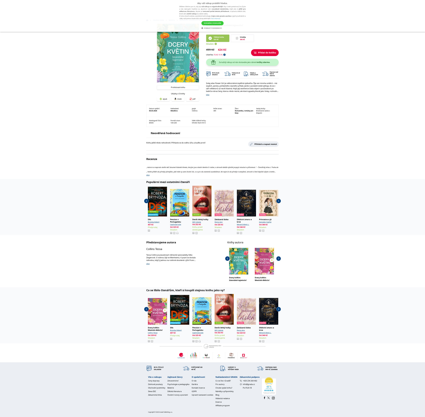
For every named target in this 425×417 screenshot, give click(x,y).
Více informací (215, 18)
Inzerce (218, 402)
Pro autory (219, 384)
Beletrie (170, 388)
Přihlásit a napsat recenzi (265, 144)
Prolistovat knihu (178, 87)
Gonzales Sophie (265, 222)
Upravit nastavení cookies (202, 395)
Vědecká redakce (222, 398)
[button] (212, 28)
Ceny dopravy (153, 381)
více (207, 95)
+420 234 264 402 (250, 381)
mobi (179, 99)
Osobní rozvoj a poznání (177, 395)
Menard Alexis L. (243, 224)
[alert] (212, 16)
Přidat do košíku (267, 52)
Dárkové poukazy (155, 384)
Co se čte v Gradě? (223, 381)
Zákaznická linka (155, 395)
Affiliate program (222, 405)
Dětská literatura (174, 391)
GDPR (194, 391)
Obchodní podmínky (156, 388)
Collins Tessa (154, 249)
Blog (217, 395)
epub (165, 99)
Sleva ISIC (152, 391)
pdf (194, 99)
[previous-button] (146, 201)
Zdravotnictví (172, 381)
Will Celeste (196, 222)
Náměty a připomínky (224, 391)
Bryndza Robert (153, 222)
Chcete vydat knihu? (223, 388)
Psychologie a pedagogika (178, 384)
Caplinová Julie (175, 224)
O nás (194, 381)
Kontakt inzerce (198, 388)
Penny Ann (219, 222)
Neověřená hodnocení (165, 133)
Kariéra (195, 384)
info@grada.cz (249, 384)
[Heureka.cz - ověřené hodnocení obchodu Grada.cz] (269, 386)
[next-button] (278, 201)
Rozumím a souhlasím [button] (212, 23)
